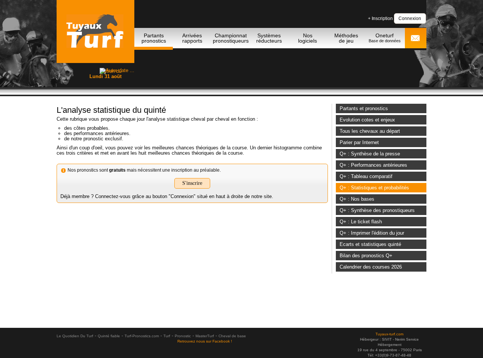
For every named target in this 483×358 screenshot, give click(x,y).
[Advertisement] (289, 70)
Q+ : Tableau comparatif (366, 176)
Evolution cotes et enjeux (367, 120)
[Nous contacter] (415, 39)
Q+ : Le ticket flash (361, 221)
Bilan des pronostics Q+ (366, 255)
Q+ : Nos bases (357, 199)
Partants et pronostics (364, 108)
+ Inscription (380, 18)
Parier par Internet (359, 142)
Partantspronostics (154, 38)
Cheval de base (232, 336)
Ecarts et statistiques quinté (370, 244)
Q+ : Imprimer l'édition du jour (372, 233)
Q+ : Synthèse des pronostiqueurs (377, 210)
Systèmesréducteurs (269, 38)
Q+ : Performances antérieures (373, 165)
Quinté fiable (109, 336)
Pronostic (183, 336)
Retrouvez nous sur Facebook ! (204, 341)
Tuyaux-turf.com (389, 334)
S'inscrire (192, 183)
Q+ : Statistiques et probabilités (374, 188)
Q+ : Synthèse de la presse (370, 154)
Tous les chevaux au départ (370, 131)
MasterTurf (204, 336)
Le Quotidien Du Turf (75, 336)
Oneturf (385, 37)
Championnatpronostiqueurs (231, 38)
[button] (410, 18)
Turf (166, 336)
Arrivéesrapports (192, 38)
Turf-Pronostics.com (142, 336)
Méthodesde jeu (346, 38)
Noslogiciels (307, 38)
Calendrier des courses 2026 (371, 267)
